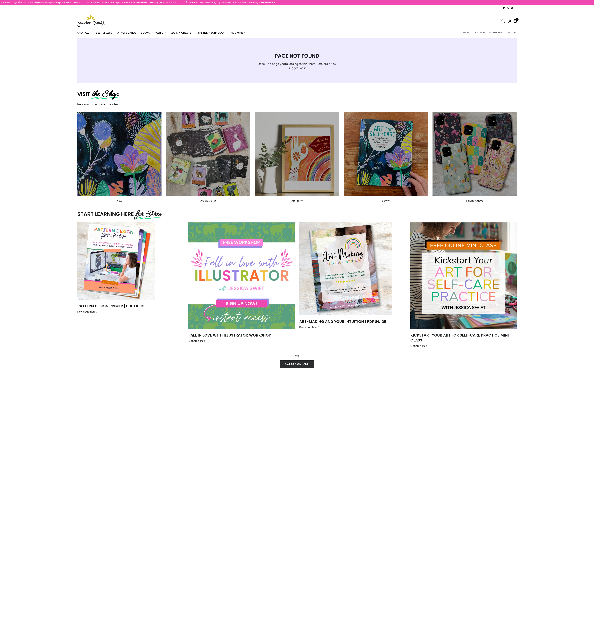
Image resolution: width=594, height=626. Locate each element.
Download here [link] (86, 312)
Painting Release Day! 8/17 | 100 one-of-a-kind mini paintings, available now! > (124, 2)
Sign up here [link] (195, 341)
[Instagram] (508, 8)
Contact (511, 32)
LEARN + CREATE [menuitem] (180, 33)
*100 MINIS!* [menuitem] (238, 33)
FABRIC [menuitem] (159, 33)
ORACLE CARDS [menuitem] (126, 33)
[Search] (503, 21)
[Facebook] (504, 8)
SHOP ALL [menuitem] (83, 33)
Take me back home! (297, 364)
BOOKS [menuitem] (145, 33)
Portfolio (479, 32)
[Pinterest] (512, 8)
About (466, 32)
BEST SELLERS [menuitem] (104, 33)
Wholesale (495, 32)
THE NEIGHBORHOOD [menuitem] (211, 33)
